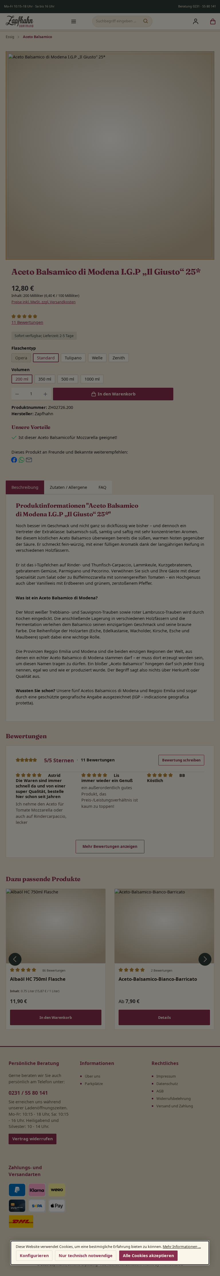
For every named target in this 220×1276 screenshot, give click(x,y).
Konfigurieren (34, 1255)
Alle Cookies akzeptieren (148, 1255)
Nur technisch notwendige (86, 1255)
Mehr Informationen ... (182, 1246)
